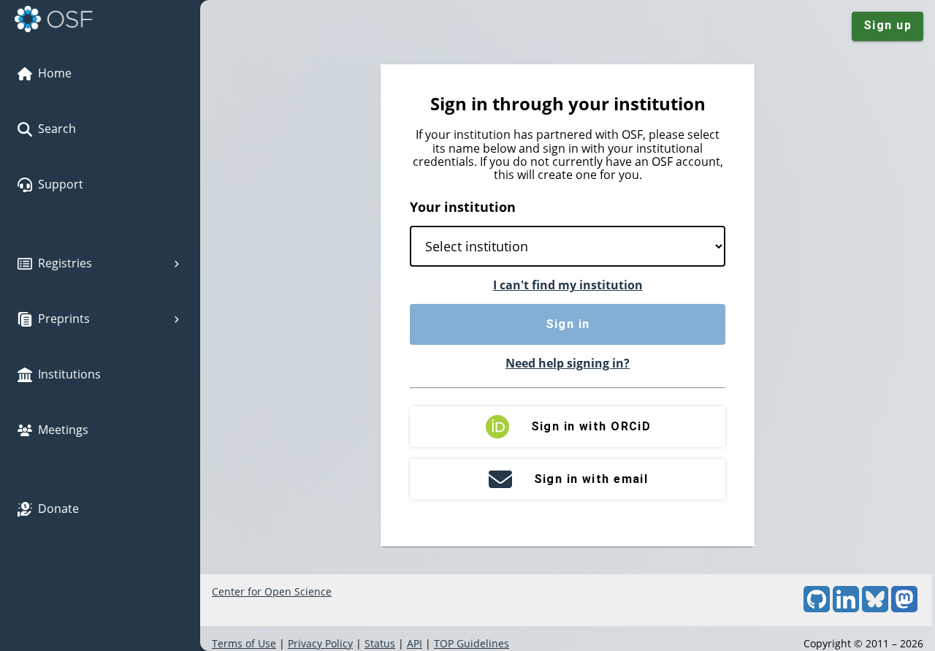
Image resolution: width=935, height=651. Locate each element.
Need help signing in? (567, 363)
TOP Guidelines (471, 643)
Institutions (69, 374)
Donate (58, 508)
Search (57, 129)
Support (60, 184)
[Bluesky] (875, 608)
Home (55, 73)
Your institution (463, 207)
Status (380, 643)
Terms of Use (244, 643)
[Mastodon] (904, 608)
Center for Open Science (272, 591)
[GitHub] (817, 608)
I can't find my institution (568, 285)
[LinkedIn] (846, 608)
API (414, 643)
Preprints (64, 319)
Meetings (63, 430)
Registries (65, 263)
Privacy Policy (320, 643)
